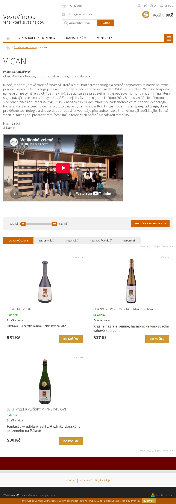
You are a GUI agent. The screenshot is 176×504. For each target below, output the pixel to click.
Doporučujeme (18, 241)
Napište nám (76, 38)
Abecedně (129, 241)
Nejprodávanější (101, 241)
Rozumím (148, 501)
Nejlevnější (47, 241)
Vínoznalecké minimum (37, 38)
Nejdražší (71, 241)
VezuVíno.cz (23, 18)
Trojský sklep (102, 480)
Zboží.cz (71, 480)
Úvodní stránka (8, 38)
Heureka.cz (85, 480)
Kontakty (104, 38)
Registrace (166, 6)
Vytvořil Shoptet (164, 495)
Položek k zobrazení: (150, 223)
